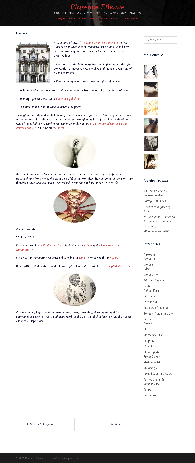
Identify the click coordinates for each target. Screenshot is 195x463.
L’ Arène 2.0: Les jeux (40, 424)
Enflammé (116, 424)
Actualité (149, 259)
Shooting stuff (153, 352)
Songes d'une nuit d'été (158, 313)
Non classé (150, 346)
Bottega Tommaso (155, 201)
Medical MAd (152, 362)
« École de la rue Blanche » (101, 43)
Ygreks (114, 258)
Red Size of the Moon (157, 308)
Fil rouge (149, 296)
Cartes (148, 323)
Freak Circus (152, 356)
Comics (114, 18)
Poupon (148, 389)
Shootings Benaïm (98, 18)
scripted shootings (118, 266)
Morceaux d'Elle (153, 335)
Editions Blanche (130, 18)
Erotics (82, 18)
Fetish (72, 18)
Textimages (151, 395)
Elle (146, 329)
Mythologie (151, 368)
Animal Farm (152, 290)
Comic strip (151, 275)
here (60, 128)
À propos (60, 18)
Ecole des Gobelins (67, 99)
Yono (82, 258)
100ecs (88, 245)
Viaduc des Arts (53, 245)
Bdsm (147, 269)
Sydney (77, 458)
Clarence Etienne (98, 7)
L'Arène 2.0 (150, 302)
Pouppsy (149, 341)
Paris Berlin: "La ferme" (158, 374)
